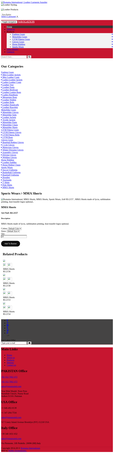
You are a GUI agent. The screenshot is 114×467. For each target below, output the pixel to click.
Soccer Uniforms (9, 170)
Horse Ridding (18, 44)
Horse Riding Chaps (11, 165)
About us (11, 29)
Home (9, 27)
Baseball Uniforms (10, 175)
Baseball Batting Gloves (13, 142)
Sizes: (3, 231)
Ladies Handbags (10, 95)
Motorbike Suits (9, 115)
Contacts (10, 52)
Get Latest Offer (8, 340)
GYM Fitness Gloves (11, 132)
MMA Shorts (8, 187)
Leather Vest (7, 85)
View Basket (6, 14)
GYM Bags (7, 137)
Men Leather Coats (10, 77)
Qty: (3, 234)
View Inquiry (12, 49)
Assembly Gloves (10, 152)
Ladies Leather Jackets (12, 80)
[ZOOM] (5, 266)
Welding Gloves (9, 157)
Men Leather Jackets (11, 75)
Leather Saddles (9, 162)
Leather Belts (8, 102)
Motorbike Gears (19, 37)
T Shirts (5, 182)
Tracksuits (6, 180)
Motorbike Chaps (10, 125)
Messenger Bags (9, 97)
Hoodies (6, 177)
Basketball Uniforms (11, 172)
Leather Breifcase (10, 90)
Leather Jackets (9, 117)
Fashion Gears (18, 34)
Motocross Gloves (10, 147)
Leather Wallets (9, 100)
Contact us (11, 365)
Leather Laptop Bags (11, 92)
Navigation (26, 21)
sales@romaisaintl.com (11, 386)
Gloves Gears (18, 42)
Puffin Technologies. (17, 450)
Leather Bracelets (10, 107)
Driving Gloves (9, 155)
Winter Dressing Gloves (12, 150)
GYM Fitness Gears (21, 39)
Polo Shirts (7, 185)
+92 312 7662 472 (9, 377)
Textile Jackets (8, 120)
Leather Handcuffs (10, 105)
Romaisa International (30, 448)
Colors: (4, 228)
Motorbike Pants (9, 122)
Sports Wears (18, 47)
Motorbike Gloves (10, 112)
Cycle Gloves (8, 145)
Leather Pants (8, 87)
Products (10, 32)
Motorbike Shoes (10, 127)
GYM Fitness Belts (10, 135)
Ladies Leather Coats (11, 82)
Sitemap (10, 362)
